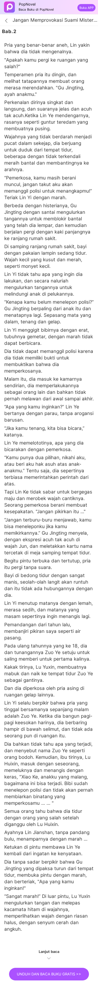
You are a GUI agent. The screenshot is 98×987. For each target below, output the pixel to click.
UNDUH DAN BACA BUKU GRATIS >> (49, 974)
